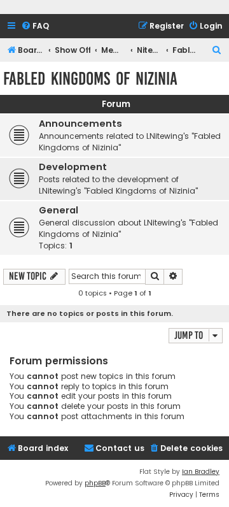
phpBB (95, 483)
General (58, 210)
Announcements (80, 123)
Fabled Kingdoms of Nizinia (90, 79)
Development (73, 167)
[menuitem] (35, 26)
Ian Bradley (200, 471)
